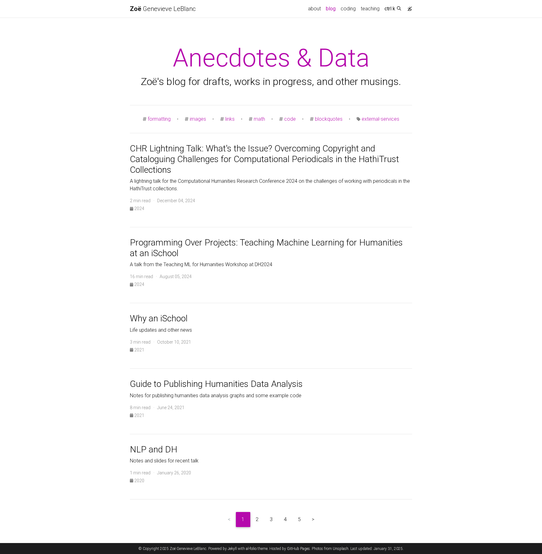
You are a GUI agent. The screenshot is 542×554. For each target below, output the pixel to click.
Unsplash (340, 548)
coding (348, 9)
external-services (380, 119)
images (198, 119)
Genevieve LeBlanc (163, 9)
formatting (159, 119)
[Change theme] (408, 7)
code (290, 119)
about (314, 9)
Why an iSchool (159, 318)
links (230, 119)
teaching (370, 9)
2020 (138, 480)
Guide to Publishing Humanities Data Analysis (216, 384)
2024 (138, 208)
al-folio (251, 548)
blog (332, 8)
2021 (138, 349)
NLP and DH (153, 449)
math (259, 119)
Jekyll (232, 548)
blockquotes (329, 119)
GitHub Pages (298, 548)
